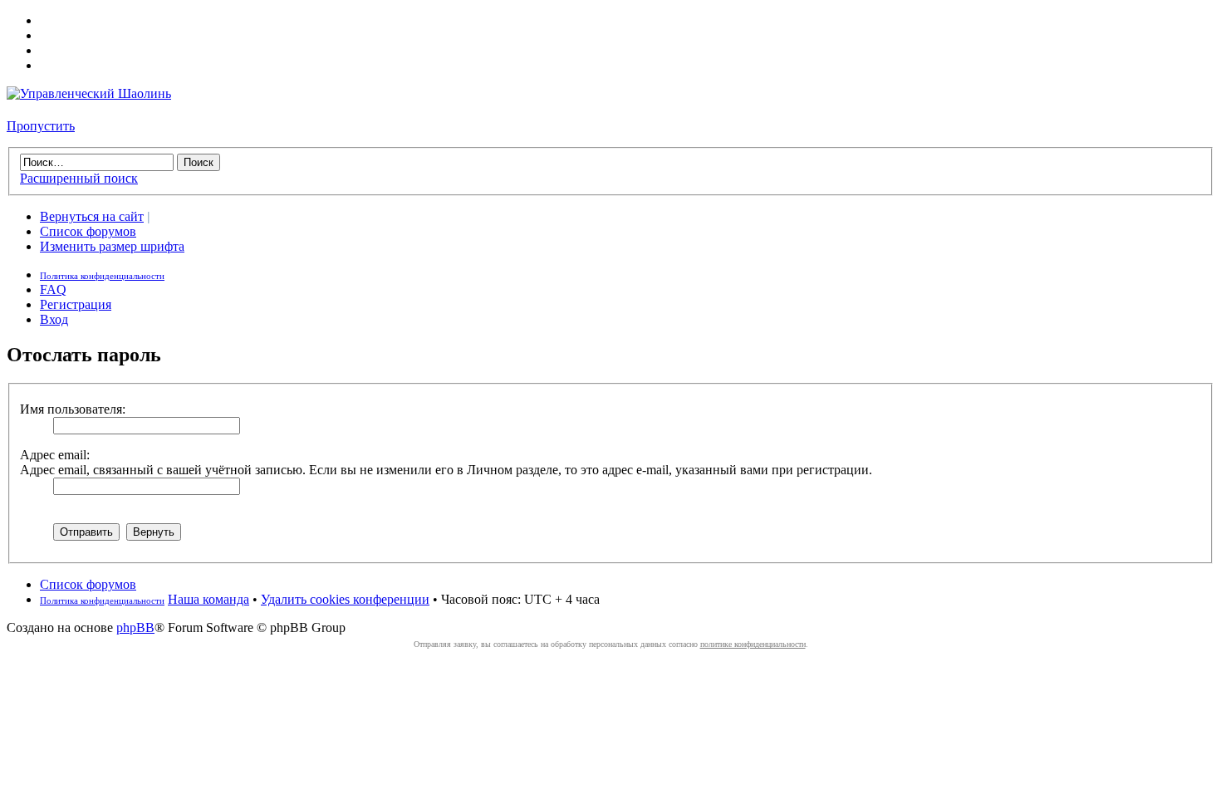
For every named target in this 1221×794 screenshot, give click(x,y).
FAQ (53, 289)
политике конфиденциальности (753, 644)
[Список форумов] (89, 93)
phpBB (135, 627)
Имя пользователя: (72, 409)
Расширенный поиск (79, 178)
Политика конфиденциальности (102, 276)
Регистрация (75, 304)
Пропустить (41, 126)
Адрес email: (55, 455)
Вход (54, 319)
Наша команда (208, 599)
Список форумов (88, 231)
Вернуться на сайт (92, 216)
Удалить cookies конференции (345, 599)
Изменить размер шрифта (112, 246)
